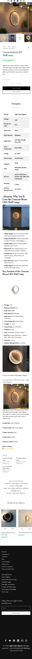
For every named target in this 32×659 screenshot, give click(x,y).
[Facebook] (8, 1)
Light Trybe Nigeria (18, 493)
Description (16, 103)
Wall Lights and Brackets (9, 48)
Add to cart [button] (28, 528)
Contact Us (4, 557)
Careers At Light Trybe (8, 569)
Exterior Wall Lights (16, 486)
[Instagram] (21, 1)
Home (4, 47)
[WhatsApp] (24, 1)
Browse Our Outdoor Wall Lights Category (15, 375)
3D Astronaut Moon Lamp (21, 459)
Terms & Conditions (7, 567)
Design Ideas (5, 564)
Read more (11, 528)
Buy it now (16, 92)
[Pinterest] (14, 1)
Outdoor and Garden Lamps (9, 579)
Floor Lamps (5, 592)
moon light (11, 488)
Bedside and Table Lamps (9, 587)
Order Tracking (6, 562)
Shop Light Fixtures (7, 574)
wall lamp (19, 488)
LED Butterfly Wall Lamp (24, 533)
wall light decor (16, 490)
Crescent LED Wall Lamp (7, 459)
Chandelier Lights (6, 582)
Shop (3, 559)
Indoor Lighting (12, 47)
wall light (25, 488)
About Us (4, 552)
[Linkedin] (17, 1)
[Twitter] (11, 1)
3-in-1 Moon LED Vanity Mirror (7, 467)
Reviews (16, 107)
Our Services (5, 554)
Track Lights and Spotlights (9, 589)
